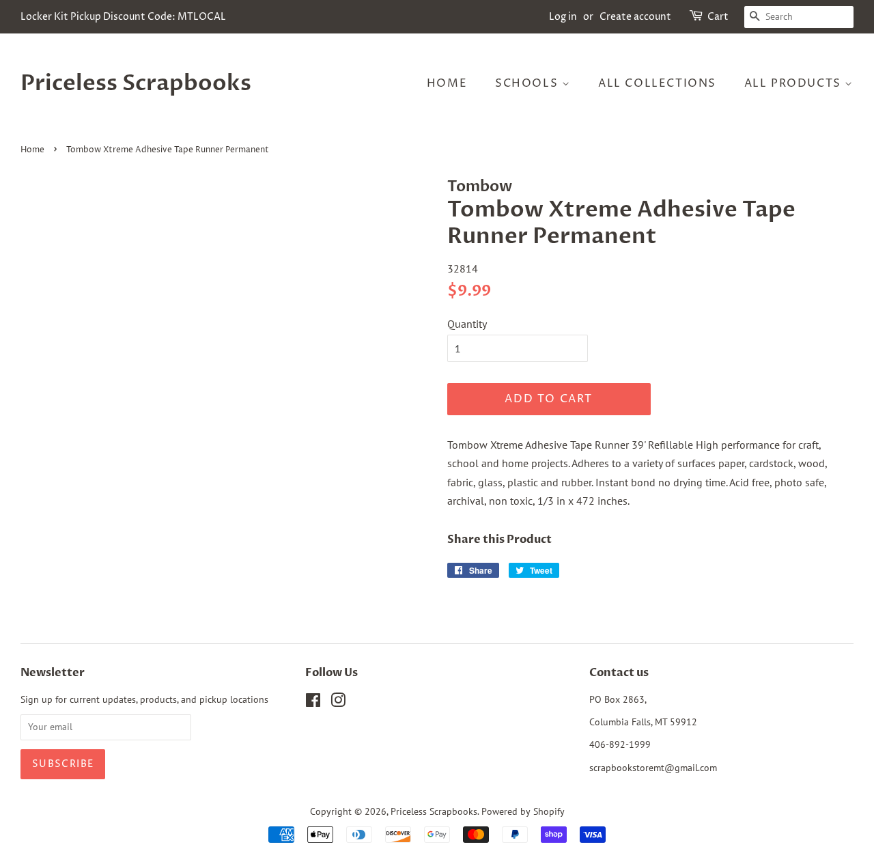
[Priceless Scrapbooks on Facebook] (313, 703)
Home (447, 83)
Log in (563, 16)
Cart (718, 16)
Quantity (467, 324)
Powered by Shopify (523, 811)
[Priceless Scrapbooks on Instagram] (338, 703)
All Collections (657, 83)
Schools (528, 83)
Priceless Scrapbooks (135, 83)
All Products (794, 83)
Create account (635, 16)
